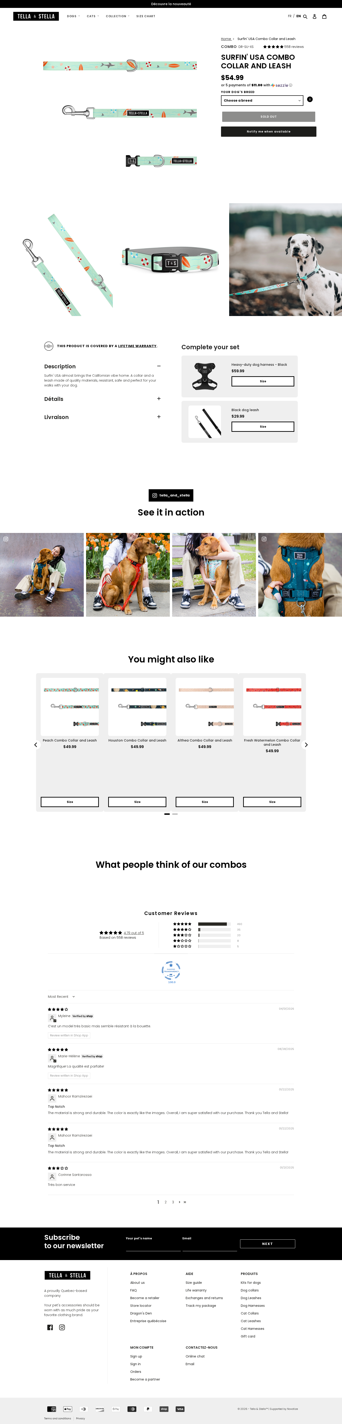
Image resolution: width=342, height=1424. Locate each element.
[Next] (306, 744)
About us (137, 1282)
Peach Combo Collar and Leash (70, 740)
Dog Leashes (251, 1298)
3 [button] (173, 1202)
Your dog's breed (238, 92)
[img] (58, 1009)
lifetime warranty (137, 346)
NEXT (267, 1243)
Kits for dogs (251, 1282)
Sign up (136, 1356)
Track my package (201, 1305)
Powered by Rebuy (171, 820)
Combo (229, 46)
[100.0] (171, 970)
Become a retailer (144, 1298)
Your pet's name (139, 1238)
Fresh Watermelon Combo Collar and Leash (272, 742)
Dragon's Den (141, 1313)
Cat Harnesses (252, 1328)
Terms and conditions (57, 1418)
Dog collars (250, 1290)
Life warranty (196, 1290)
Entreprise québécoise (148, 1321)
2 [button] (166, 1202)
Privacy (80, 1418)
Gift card (248, 1336)
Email (186, 1238)
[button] (273, 46)
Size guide (194, 1282)
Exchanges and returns (204, 1298)
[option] (171, 4)
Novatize (292, 1409)
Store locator (140, 1305)
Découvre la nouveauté (171, 4)
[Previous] (36, 744)
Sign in (135, 1364)
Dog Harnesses (253, 1305)
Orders (135, 1371)
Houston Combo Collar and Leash (137, 740)
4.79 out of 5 (134, 933)
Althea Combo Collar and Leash (205, 740)
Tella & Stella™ (259, 1409)
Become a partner (145, 1379)
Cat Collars (250, 1313)
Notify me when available (268, 131)
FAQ (133, 1290)
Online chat (195, 1356)
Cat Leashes (251, 1321)
